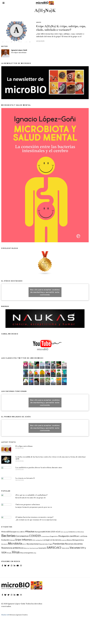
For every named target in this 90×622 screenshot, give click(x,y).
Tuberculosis (65, 548)
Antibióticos (72, 532)
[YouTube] (17, 565)
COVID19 (35, 535)
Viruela (9, 553)
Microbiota (15, 543)
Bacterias (8, 536)
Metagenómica (78, 540)
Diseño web (5, 615)
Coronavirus (22, 536)
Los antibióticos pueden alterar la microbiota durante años (38, 467)
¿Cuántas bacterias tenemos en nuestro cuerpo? (34, 517)
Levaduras (64, 540)
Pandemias (59, 543)
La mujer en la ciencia (52, 540)
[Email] (21, 565)
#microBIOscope (8, 531)
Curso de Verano (45, 536)
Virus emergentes (26, 553)
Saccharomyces (34, 548)
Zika (35, 553)
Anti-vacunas (64, 532)
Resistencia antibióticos (12, 548)
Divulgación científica (68, 536)
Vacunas (75, 547)
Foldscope (12, 540)
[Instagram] (11, 565)
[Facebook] (2, 565)
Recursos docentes (74, 544)
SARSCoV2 (54, 547)
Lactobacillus (38, 540)
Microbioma (4, 544)
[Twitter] (8, 565)
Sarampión (42, 548)
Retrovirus (26, 548)
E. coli (80, 536)
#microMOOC (20, 532)
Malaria (69, 540)
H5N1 (33, 540)
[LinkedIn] (14, 565)
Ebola (85, 536)
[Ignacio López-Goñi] (5, 53)
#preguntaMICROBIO (43, 532)
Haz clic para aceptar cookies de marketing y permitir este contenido (45, 292)
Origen (50, 544)
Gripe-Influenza (23, 539)
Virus (16, 552)
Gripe (38, 22)
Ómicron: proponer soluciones (27, 504)
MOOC (24, 544)
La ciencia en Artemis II (25, 478)
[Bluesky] (5, 565)
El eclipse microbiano (18, 52)
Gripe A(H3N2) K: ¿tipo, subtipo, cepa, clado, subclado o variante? (61, 27)
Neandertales (43, 544)
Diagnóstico (54, 536)
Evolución (5, 540)
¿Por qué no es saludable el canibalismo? (31, 495)
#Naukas (30, 531)
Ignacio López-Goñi (19, 50)
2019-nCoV (55, 532)
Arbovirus (80, 532)
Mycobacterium (33, 544)
